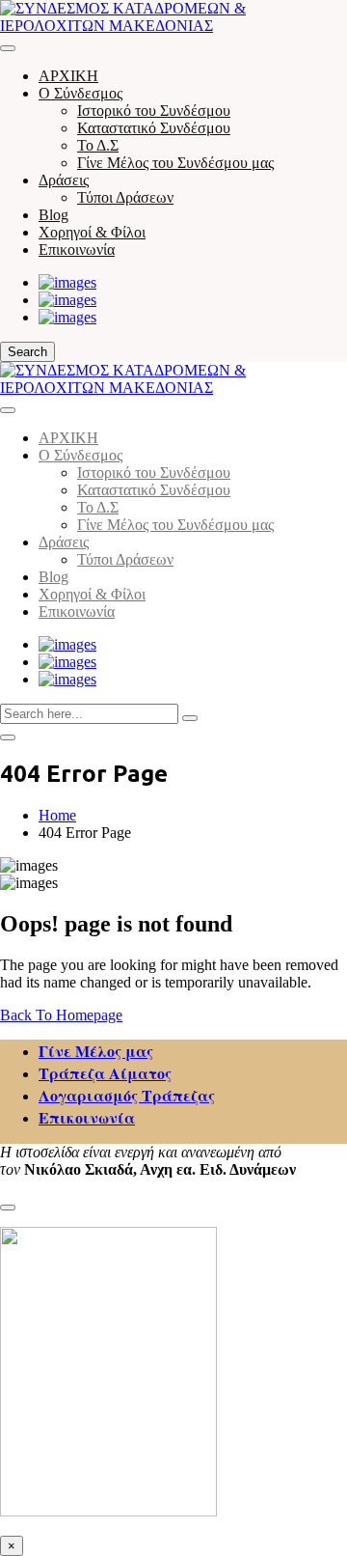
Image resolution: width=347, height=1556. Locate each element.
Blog (53, 215)
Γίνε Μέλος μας (96, 1051)
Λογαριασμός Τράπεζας (127, 1095)
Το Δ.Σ (98, 145)
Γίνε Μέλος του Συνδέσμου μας (175, 162)
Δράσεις (64, 180)
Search (27, 352)
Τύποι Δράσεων (125, 197)
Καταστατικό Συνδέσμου (153, 128)
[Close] (7, 410)
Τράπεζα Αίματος (105, 1073)
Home (57, 815)
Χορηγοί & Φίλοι (92, 232)
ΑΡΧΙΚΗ (68, 76)
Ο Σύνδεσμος (80, 93)
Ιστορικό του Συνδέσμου (153, 110)
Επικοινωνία (77, 249)
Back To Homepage (61, 1015)
